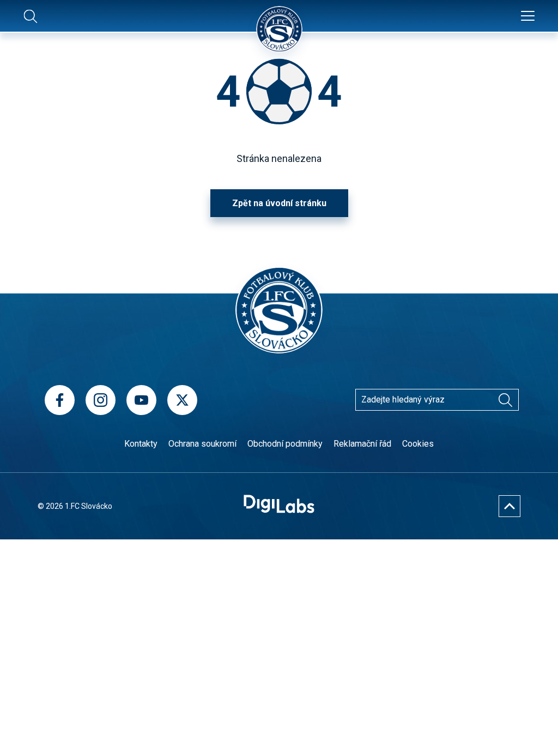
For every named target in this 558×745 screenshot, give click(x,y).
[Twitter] (182, 400)
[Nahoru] (509, 506)
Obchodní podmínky (285, 443)
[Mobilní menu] (528, 16)
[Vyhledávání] (505, 400)
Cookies (418, 443)
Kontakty (140, 443)
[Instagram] (101, 400)
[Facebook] (60, 400)
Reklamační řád (362, 443)
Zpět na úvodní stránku (279, 203)
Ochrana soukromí (202, 443)
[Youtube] (141, 400)
